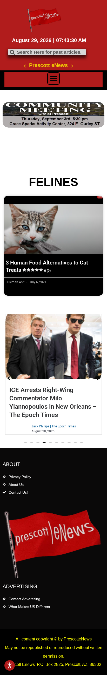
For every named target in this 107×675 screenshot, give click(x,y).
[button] (53, 78)
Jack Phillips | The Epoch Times (53, 426)
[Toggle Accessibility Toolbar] (9, 665)
